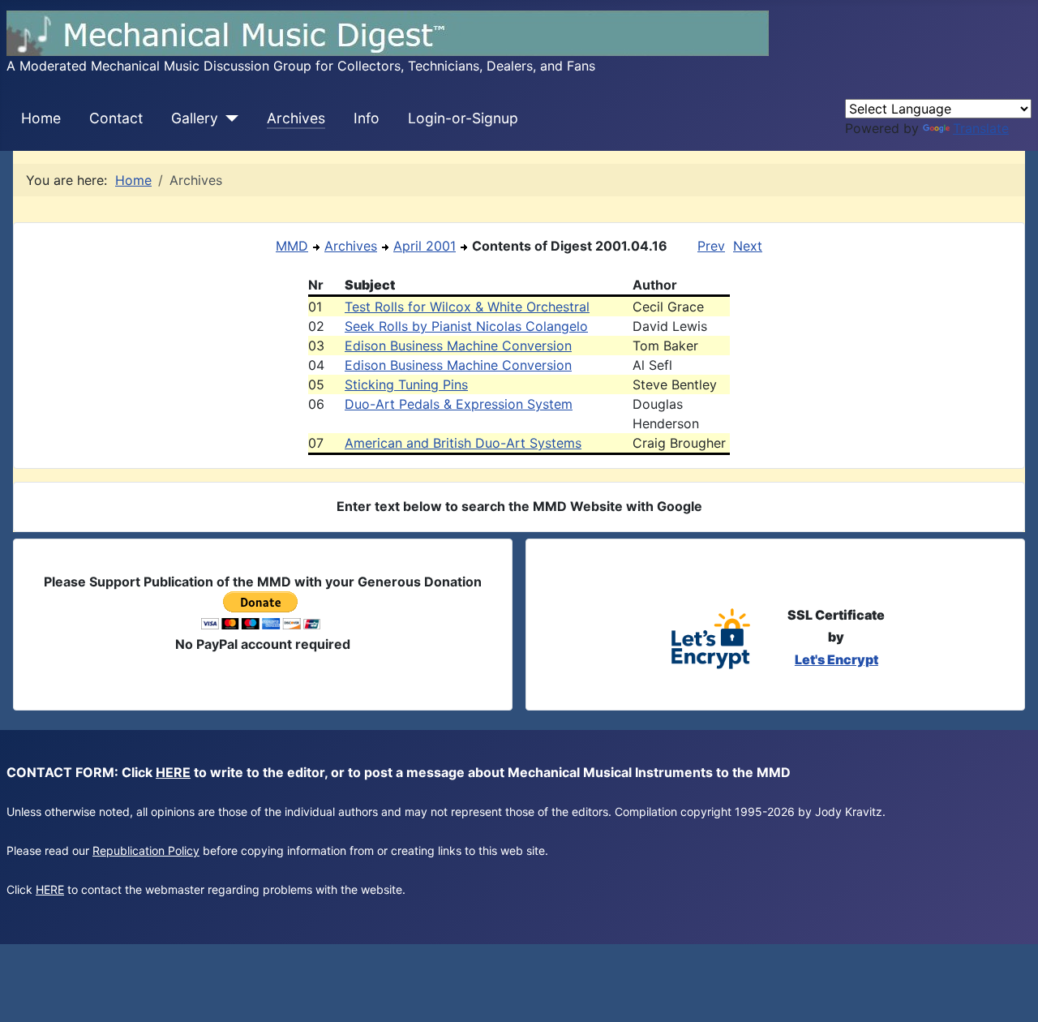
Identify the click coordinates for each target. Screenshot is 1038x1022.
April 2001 (424, 246)
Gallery (194, 118)
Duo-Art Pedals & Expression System (459, 404)
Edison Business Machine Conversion (458, 345)
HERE (173, 772)
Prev (711, 246)
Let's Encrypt (836, 659)
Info (367, 118)
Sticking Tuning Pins (406, 384)
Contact (116, 118)
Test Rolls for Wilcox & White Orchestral (467, 306)
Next (747, 246)
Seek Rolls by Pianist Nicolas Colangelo (466, 326)
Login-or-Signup (463, 118)
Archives (296, 118)
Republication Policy (145, 850)
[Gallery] (228, 118)
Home (41, 118)
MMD (292, 246)
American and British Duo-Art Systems (463, 443)
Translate (981, 128)
